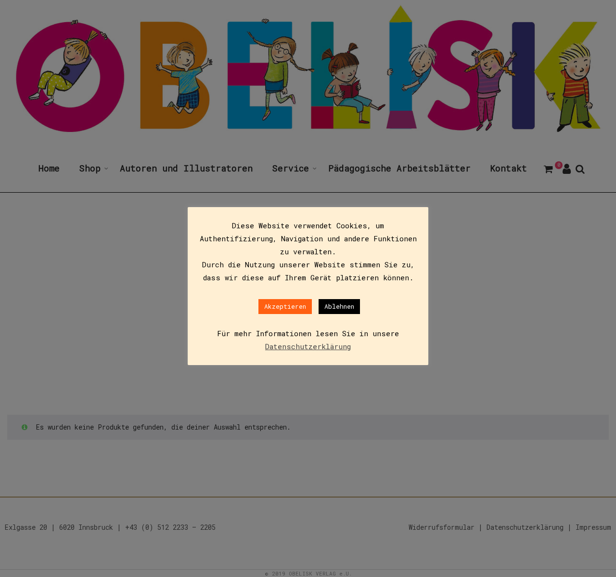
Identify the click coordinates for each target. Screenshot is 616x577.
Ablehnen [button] (339, 306)
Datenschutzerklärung (308, 346)
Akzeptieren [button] (285, 306)
